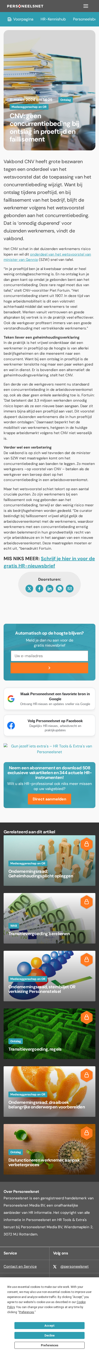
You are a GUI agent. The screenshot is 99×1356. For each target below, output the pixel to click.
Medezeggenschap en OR (29, 107)
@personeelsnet (74, 1266)
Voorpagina (23, 19)
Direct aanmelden (49, 799)
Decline (49, 1335)
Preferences (49, 1345)
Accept (49, 1325)
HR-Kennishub (53, 19)
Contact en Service (20, 1266)
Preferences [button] (26, 1312)
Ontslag (65, 100)
